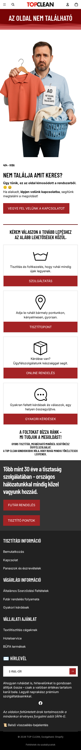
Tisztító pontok (21, 520)
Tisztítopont (40, 327)
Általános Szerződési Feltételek (26, 591)
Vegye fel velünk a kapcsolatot (36, 208)
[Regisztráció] (72, 671)
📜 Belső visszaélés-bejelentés (25, 725)
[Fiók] (67, 4)
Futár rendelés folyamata (21, 599)
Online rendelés (40, 373)
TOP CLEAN (33, 736)
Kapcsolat (10, 560)
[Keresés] (13, 4)
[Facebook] (40, 703)
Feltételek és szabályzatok (40, 744)
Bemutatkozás (13, 552)
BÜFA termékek (14, 646)
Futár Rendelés (21, 505)
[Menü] (4, 4)
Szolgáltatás (40, 281)
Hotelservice (12, 638)
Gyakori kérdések (40, 419)
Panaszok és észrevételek (22, 568)
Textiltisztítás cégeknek (20, 630)
